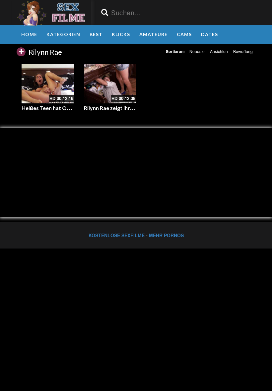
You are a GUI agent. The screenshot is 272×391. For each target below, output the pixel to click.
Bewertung (243, 51)
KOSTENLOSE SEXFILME (117, 235)
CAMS (184, 34)
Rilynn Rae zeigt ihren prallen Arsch (127, 108)
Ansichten (219, 51)
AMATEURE (153, 34)
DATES (209, 34)
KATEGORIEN (63, 34)
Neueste (197, 51)
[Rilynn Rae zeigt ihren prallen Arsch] (110, 83)
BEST (96, 34)
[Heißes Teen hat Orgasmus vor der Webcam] (48, 83)
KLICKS (121, 34)
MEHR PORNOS (166, 235)
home (29, 34)
